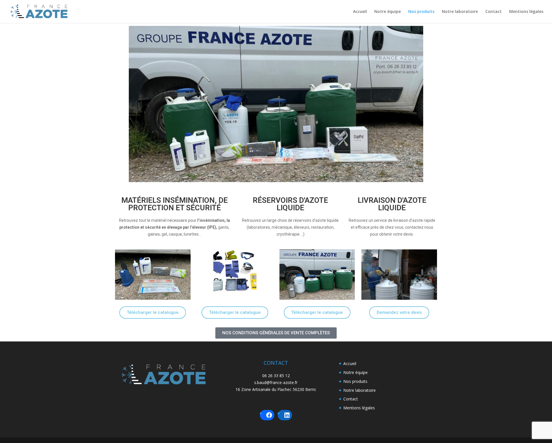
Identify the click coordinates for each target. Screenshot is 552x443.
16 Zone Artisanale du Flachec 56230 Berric (275, 389)
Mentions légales (526, 11)
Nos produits (421, 11)
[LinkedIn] (287, 415)
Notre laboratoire (460, 11)
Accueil (360, 11)
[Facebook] (269, 415)
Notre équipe (387, 11)
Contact (493, 11)
